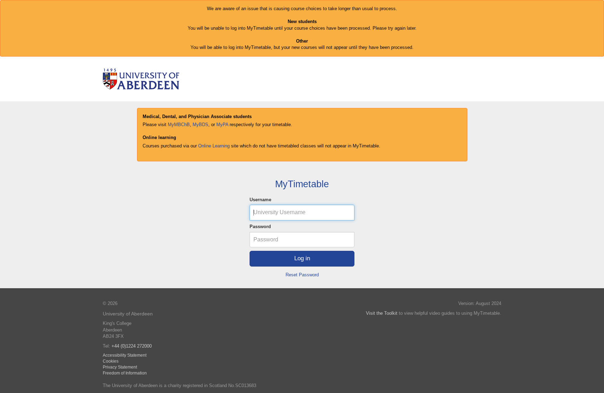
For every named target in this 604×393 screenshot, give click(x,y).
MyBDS (200, 124)
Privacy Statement (120, 367)
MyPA (222, 124)
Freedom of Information (125, 373)
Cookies (110, 361)
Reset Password (302, 274)
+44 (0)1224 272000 (132, 346)
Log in (302, 258)
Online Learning (214, 145)
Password (260, 226)
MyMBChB (179, 124)
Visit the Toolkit (381, 313)
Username (260, 199)
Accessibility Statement (124, 355)
